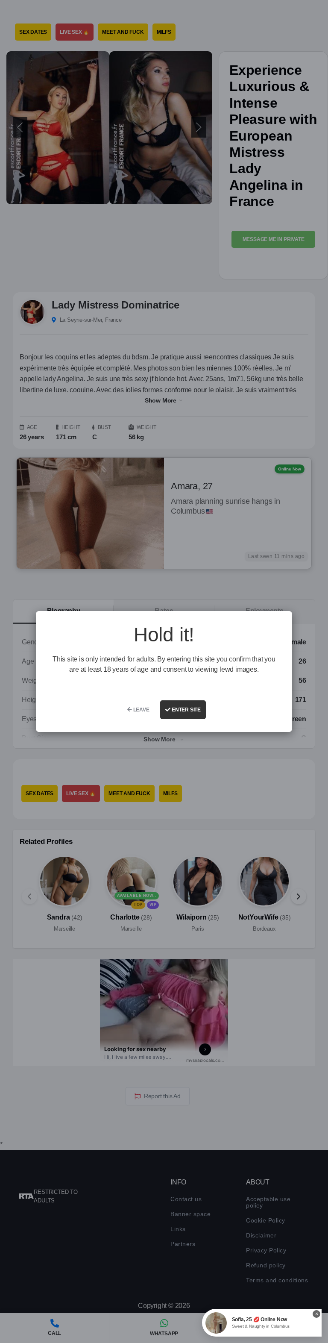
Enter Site (185, 710)
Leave (140, 710)
